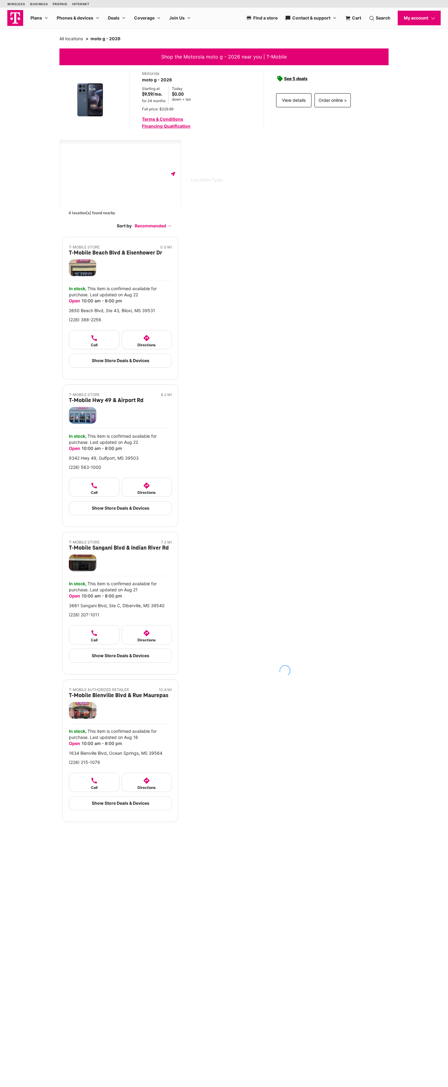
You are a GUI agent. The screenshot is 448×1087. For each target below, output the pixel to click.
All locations (71, 38)
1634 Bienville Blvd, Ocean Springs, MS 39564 (115, 753)
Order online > (332, 100)
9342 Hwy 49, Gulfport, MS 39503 (104, 458)
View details (294, 100)
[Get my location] (173, 174)
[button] (153, 225)
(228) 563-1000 (85, 467)
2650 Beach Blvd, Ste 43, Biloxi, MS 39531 (112, 310)
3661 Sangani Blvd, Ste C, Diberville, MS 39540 (117, 605)
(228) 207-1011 (84, 614)
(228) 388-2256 (85, 319)
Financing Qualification (166, 126)
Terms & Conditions (162, 119)
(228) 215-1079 (84, 762)
